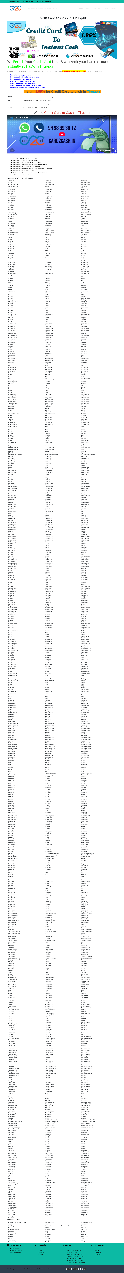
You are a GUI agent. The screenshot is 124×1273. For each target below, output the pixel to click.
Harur (46, 426)
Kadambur (11, 456)
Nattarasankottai (86, 743)
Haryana (83, 1227)
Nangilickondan (49, 728)
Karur (82, 511)
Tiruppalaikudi (12, 1070)
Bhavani (10, 296)
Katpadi (47, 515)
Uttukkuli (83, 1116)
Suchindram (48, 986)
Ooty (82, 769)
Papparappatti (49, 817)
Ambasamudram (49, 213)
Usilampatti (84, 1107)
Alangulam (48, 204)
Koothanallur (48, 559)
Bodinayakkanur (85, 298)
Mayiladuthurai (85, 671)
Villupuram (84, 1196)
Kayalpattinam (12, 527)
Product (87, 8)
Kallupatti (11, 474)
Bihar (46, 1224)
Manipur (10, 1234)
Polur (82, 876)
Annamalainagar (49, 230)
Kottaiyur (10, 572)
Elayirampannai (85, 378)
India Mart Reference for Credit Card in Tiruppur (22, 170)
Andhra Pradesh (49, 1222)
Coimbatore (11, 341)
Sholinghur (48, 951)
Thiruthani (11, 1025)
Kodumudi (48, 551)
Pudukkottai (11, 892)
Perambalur (11, 839)
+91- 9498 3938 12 (15, 1)
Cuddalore (48, 346)
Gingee (47, 408)
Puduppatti (84, 894)
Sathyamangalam (86, 938)
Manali (10, 634)
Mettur (83, 680)
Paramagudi (11, 821)
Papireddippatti (85, 814)
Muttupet (84, 698)
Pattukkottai (84, 823)
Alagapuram (11, 189)
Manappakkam (12, 643)
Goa (9, 1227)
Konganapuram (85, 556)
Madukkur (11, 616)
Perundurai (11, 865)
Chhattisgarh (12, 1226)
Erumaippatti (12, 394)
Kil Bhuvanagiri (85, 538)
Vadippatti (11, 1132)
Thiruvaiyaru (84, 1027)
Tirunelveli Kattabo (50, 1066)
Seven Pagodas (85, 947)
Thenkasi (83, 1018)
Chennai (10, 305)
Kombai (10, 554)
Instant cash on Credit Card (74, 1254)
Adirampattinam (86, 182)
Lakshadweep (12, 1233)
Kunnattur (84, 591)
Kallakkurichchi (85, 467)
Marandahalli (85, 663)
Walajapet (47, 1209)
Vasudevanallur (49, 1155)
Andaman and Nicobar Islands (17, 1222)
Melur (46, 675)
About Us (41, 1252)
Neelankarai (11, 750)
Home (81, 8)
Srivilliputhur (85, 983)
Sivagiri (47, 969)
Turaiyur (10, 1097)
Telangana (48, 1240)
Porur (46, 888)
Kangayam (11, 492)
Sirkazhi (47, 960)
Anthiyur (47, 239)
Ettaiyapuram (85, 396)
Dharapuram (12, 367)
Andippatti (84, 227)
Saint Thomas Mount (87, 929)
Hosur (10, 430)
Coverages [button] (97, 8)
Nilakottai (11, 759)
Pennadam (48, 826)
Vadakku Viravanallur (87, 1125)
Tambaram (11, 999)
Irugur (47, 444)
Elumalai (47, 382)
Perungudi (84, 867)
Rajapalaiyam (48, 915)
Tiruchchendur (49, 1049)
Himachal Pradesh (13, 1229)
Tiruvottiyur (11, 1088)
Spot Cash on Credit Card (74, 1250)
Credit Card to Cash (72, 1252)
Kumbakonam (12, 590)
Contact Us (42, 1254)
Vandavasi (11, 1150)
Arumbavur (11, 261)
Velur (9, 1177)
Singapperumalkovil (87, 956)
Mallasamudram (86, 627)
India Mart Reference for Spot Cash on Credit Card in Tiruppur (25, 166)
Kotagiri (47, 568)
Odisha (47, 1236)
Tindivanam (11, 1043)
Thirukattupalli (49, 1022)
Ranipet (47, 924)
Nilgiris (83, 760)
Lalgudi (47, 604)
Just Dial (97, 1250)
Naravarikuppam (49, 737)
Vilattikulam (11, 1194)
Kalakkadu (48, 462)
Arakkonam (11, 243)
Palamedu (84, 778)
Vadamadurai (48, 1129)
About (107, 8)
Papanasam (11, 812)
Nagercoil (84, 707)
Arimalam (11, 252)
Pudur (46, 897)
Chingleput (84, 325)
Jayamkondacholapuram (51, 453)
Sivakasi (10, 972)
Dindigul (47, 373)
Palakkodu (11, 776)
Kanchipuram (48, 488)
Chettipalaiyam (12, 314)
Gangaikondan (12, 403)
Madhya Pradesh (49, 1233)
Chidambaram (12, 323)
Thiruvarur (11, 1034)
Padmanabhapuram (50, 773)
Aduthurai (48, 186)
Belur (46, 293)
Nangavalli (84, 725)
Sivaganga (84, 965)
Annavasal (11, 234)
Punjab (10, 1238)
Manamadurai (49, 639)
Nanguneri (11, 732)
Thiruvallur (48, 1031)
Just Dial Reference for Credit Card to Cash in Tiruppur (23, 158)
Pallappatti (48, 791)
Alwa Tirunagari (85, 209)
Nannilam (84, 734)
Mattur (10, 670)
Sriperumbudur (49, 977)
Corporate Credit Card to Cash (75, 1256)
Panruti (47, 808)
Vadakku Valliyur (13, 1123)
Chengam (47, 301)
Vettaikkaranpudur (50, 1182)
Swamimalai (48, 995)
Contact (113, 8)
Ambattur (11, 216)
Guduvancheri (12, 421)
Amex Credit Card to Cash (74, 1258)
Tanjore (83, 1001)
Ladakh (83, 1231)
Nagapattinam (12, 705)
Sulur (9, 990)
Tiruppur (47, 1075)
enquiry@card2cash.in (45, 1)
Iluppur (10, 438)
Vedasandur (48, 1164)
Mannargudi (48, 657)
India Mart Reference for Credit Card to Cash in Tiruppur (24, 160)
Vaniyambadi (85, 1152)
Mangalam (84, 654)
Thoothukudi (48, 1040)
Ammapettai (48, 221)
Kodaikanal (84, 547)
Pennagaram (12, 830)
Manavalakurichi (49, 648)
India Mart (98, 1252)
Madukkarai (48, 613)
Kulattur (10, 581)
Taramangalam (49, 1004)
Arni (46, 257)
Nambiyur (84, 716)
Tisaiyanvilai (84, 1089)
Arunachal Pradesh (86, 1222)
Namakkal (11, 714)
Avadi (82, 280)
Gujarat (47, 1227)
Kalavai (10, 465)
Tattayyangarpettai (13, 1008)
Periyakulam (84, 849)
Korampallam (85, 565)
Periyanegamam (13, 856)
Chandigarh (84, 1224)
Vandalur (47, 1146)
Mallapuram (11, 625)
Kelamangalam (12, 536)
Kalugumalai (84, 476)
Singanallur (11, 954)
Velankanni (11, 1168)
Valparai (83, 1143)
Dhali (46, 364)
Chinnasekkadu (85, 333)
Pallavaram (84, 796)
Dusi (9, 376)
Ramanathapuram (13, 919)
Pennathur (84, 832)
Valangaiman (85, 1134)
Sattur (46, 942)
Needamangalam (50, 746)
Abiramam (11, 181)
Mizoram (83, 1234)
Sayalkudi (11, 945)
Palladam (83, 787)
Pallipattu (11, 803)
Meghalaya (48, 1234)
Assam (10, 1224)
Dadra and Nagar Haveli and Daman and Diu (57, 1226)
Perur (46, 871)
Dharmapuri (84, 369)
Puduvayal (11, 901)
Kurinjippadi (48, 595)
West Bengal (84, 1242)
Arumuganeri (85, 262)
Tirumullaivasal (12, 1061)
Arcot (46, 248)
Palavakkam (11, 785)
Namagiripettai (49, 711)
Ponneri (10, 883)
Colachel (83, 342)
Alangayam (11, 198)
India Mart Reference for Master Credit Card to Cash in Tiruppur (25, 162)
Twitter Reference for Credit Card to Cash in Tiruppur (23, 174)
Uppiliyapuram (12, 1105)
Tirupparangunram (86, 1072)
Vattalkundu (11, 1159)
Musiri (10, 696)
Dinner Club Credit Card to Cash (76, 1262)
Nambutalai (48, 719)
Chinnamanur (12, 332)
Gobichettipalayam (13, 412)
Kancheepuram (85, 485)
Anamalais (11, 225)
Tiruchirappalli (85, 1054)
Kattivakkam (11, 518)
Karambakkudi (85, 502)
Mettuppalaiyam (13, 679)
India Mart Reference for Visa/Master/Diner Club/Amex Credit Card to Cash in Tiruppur (31, 168)
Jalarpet (83, 449)
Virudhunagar (12, 1203)
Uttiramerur (11, 1114)
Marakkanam (12, 661)
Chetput (47, 310)
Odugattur (48, 764)
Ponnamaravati (49, 880)
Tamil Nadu (11, 1240)
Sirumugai (11, 963)
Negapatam (84, 752)
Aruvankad (11, 269)
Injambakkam (85, 440)
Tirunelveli (84, 1063)
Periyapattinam (49, 862)
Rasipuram (11, 928)
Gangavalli (84, 405)
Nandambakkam (13, 723)
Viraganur (47, 1200)
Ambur (83, 218)
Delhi (82, 1226)
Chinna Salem (49, 328)
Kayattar (83, 529)
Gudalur (83, 414)
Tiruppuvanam (12, 1079)
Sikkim (83, 1238)
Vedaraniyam (85, 1161)
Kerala (46, 1231)
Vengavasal (84, 1178)
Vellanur (83, 1170)
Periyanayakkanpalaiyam (52, 853)
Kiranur (10, 545)
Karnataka (11, 1231)
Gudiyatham (48, 417)
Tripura (83, 1240)
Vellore (47, 1173)
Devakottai (84, 360)
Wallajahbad (11, 1212)
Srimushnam (84, 974)
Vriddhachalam (85, 1205)
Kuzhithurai (84, 600)
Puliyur (47, 906)
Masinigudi (48, 666)
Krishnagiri (48, 577)
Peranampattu (49, 844)
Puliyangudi (84, 903)
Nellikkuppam (49, 755)
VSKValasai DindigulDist (51, 1120)
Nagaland (11, 1236)
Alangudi (83, 200)
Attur (46, 275)
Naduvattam (48, 702)
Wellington (84, 1214)
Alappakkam (11, 207)
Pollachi (10, 874)
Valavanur (47, 1137)
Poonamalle (84, 885)
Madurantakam (49, 622)
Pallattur (10, 794)
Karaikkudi (48, 497)
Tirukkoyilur (48, 1057)
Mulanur (47, 693)
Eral (9, 385)
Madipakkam (84, 609)
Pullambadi (11, 910)
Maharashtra (85, 1233)
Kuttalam (10, 599)
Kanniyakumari (85, 494)
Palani (46, 782)
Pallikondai (48, 800)
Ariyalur (83, 253)
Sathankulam (12, 936)
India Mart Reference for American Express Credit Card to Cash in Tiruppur (28, 164)
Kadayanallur (85, 458)
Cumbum (11, 350)
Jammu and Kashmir (50, 1229)
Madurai (83, 618)
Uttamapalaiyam (49, 1111)
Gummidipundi (85, 422)
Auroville (10, 278)
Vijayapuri (84, 1187)
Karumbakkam (12, 510)
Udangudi (84, 1098)
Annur (83, 236)
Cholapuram (48, 337)
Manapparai (84, 645)
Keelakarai (48, 533)
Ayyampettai (84, 289)
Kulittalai (83, 583)
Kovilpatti (84, 574)
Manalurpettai (85, 636)
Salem (46, 933)
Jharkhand (84, 1229)
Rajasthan (47, 1238)
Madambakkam (12, 607)
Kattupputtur (85, 520)
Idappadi (83, 431)
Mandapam (11, 652)
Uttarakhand (48, 1242)
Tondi (46, 1093)
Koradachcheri (12, 563)
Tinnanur (83, 1045)
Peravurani (11, 848)
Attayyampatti (85, 271)
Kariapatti (47, 506)
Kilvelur (47, 542)
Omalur (10, 768)
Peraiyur (47, 835)
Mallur (47, 631)
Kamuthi (47, 479)
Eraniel (83, 387)
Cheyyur (47, 319)
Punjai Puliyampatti (86, 912)
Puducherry (84, 1236)
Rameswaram (85, 920)
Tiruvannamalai (49, 1084)
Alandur (83, 191)
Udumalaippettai (49, 1102)
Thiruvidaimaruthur (86, 1036)
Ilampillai (47, 435)
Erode (46, 390)
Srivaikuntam (12, 981)
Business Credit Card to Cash (75, 1260)
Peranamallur (85, 840)
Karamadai (11, 501)
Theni (10, 1017)
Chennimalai (84, 307)
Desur (46, 355)
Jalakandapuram (13, 447)
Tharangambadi (49, 1013)
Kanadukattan (12, 483)
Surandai (83, 992)
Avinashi (47, 284)
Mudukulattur (85, 689)
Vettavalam (11, 1186)
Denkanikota (84, 351)
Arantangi (84, 245)
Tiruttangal (84, 1081)
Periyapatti (84, 858)
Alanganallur (48, 195)
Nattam (10, 741)
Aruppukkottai (49, 266)
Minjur (47, 684)
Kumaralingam (49, 586)
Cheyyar (83, 316)
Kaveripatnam (49, 524)
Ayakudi (10, 287)
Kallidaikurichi (49, 470)
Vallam (10, 1141)
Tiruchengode (12, 1052)
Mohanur (11, 687)
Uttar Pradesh (12, 1242)
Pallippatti (84, 805)
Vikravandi (48, 1191)
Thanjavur (84, 1009)
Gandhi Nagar (49, 399)
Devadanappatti (12, 358)
